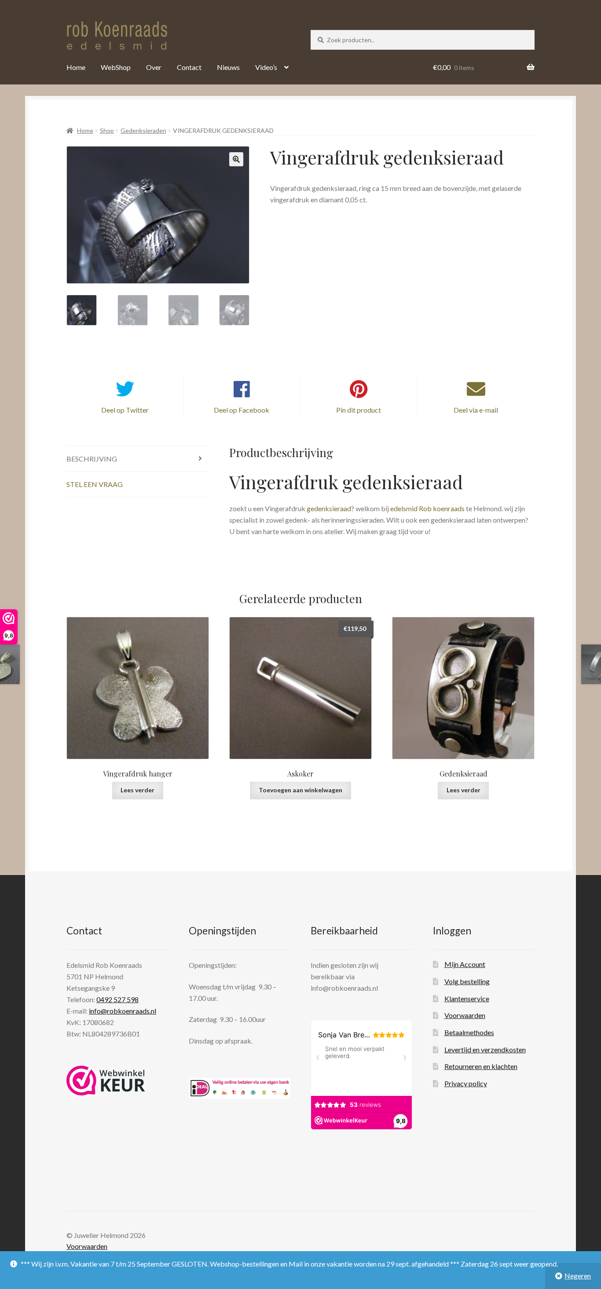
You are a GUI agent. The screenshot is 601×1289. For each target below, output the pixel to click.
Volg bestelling (467, 981)
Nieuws (228, 67)
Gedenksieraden (143, 130)
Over (153, 67)
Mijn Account (464, 964)
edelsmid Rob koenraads (427, 508)
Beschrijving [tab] (91, 458)
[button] (236, 159)
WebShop (116, 67)
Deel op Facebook (241, 410)
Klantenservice (466, 998)
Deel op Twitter (125, 410)
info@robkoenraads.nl (122, 1011)
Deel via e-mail (476, 410)
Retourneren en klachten (480, 1066)
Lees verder (137, 790)
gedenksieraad (328, 508)
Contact (189, 67)
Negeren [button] (577, 1275)
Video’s (266, 67)
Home (75, 67)
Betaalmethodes (469, 1032)
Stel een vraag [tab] (94, 484)
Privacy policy (465, 1083)
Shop (107, 130)
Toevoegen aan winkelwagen (300, 790)
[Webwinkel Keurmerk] (105, 1080)
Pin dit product (358, 410)
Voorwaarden (464, 1015)
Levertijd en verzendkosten (485, 1049)
